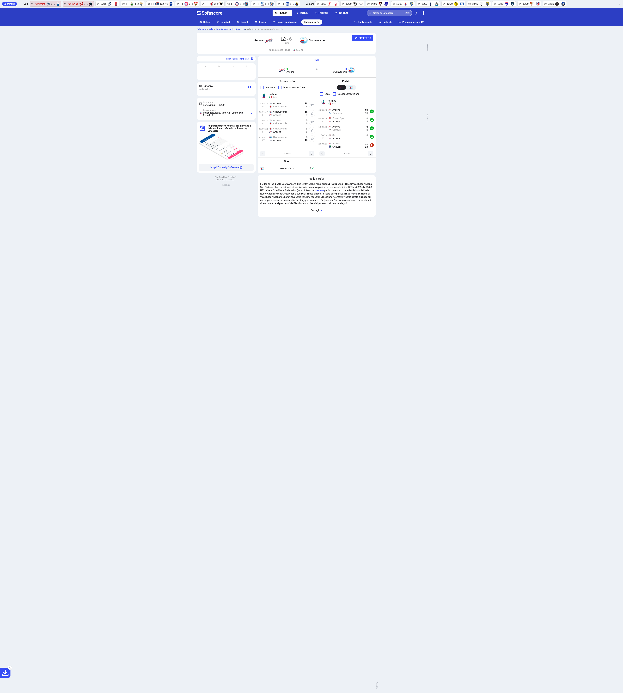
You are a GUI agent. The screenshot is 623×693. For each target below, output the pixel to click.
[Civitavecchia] (304, 40)
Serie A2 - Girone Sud (230, 29)
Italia (211, 29)
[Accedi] (423, 13)
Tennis (262, 22)
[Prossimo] (619, 3)
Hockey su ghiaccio (286, 22)
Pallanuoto (310, 22)
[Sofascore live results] (209, 13)
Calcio (206, 22)
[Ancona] (268, 40)
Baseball (225, 22)
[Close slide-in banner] (10, 668)
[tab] (317, 60)
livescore (319, 190)
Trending (11, 4)
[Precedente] (21, 3)
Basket (244, 22)
